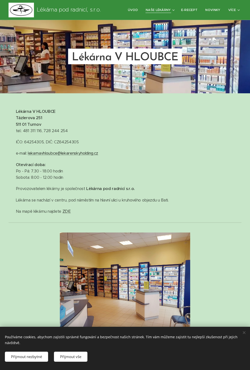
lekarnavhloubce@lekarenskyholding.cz (63, 153)
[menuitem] (134, 10)
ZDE (66, 211)
